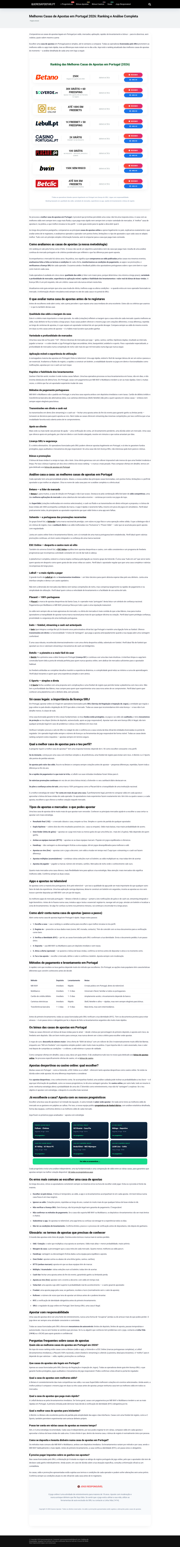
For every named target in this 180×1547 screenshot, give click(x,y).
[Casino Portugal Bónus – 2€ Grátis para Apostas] (47, 141)
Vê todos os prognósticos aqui (80, 1172)
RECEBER (134, 75)
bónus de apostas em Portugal (57, 467)
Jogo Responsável (123, 4)
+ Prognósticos (66, 4)
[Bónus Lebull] (47, 126)
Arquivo (40, 1541)
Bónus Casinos (98, 4)
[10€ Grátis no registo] (47, 155)
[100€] (47, 112)
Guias (110, 4)
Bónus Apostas (82, 4)
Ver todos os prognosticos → (90, 1161)
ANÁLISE (134, 80)
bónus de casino (86, 1058)
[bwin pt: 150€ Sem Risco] (46, 172)
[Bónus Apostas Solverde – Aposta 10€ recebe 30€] (47, 93)
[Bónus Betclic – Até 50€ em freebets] (47, 187)
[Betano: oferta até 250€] (47, 79)
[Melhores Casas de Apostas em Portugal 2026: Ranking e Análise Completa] (42, 3)
